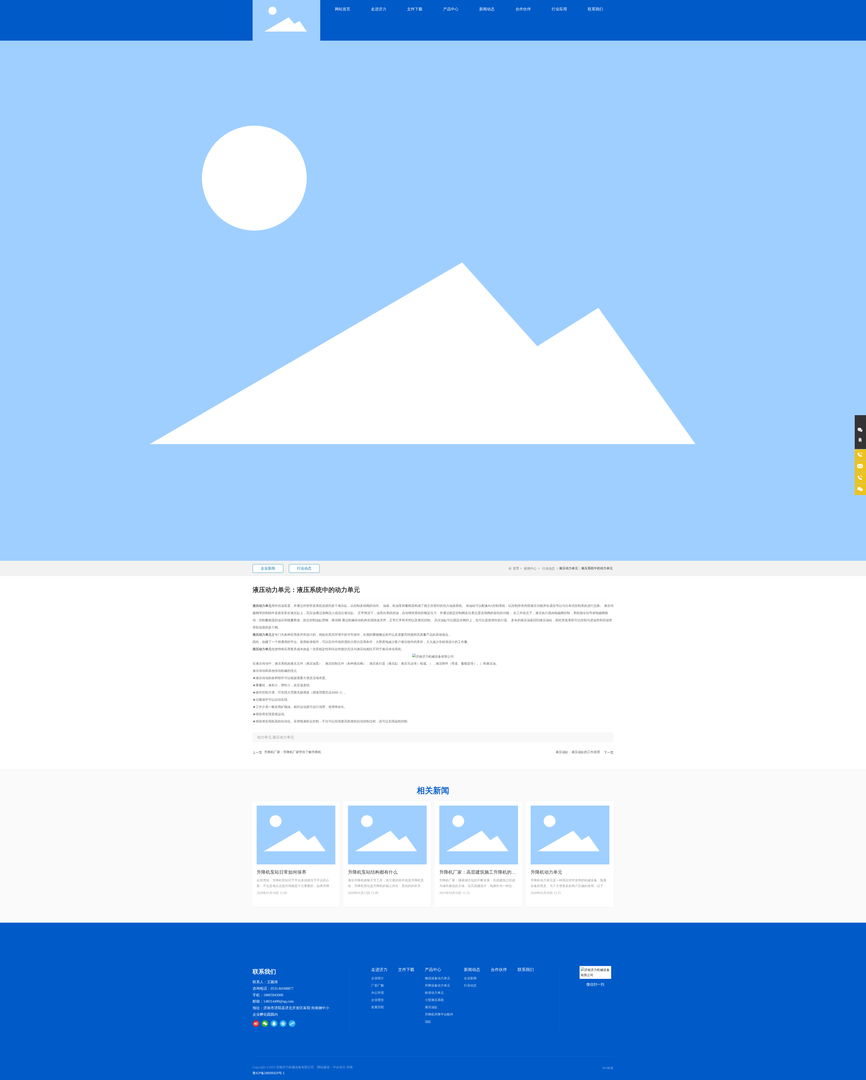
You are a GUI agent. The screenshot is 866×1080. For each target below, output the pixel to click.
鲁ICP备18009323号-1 (269, 1073)
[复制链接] (292, 1023)
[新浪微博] (256, 1023)
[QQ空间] (283, 1023)
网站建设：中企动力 (331, 1067)
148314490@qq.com (278, 1001)
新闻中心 (530, 568)
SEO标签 (607, 1068)
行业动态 (304, 568)
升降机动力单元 (546, 872)
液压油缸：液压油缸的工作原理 (578, 752)
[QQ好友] (274, 1023)
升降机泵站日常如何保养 (281, 872)
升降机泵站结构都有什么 (373, 872)
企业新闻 (268, 568)
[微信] (265, 1023)
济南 (349, 1067)
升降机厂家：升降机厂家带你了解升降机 (292, 752)
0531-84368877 (282, 988)
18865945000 (273, 995)
